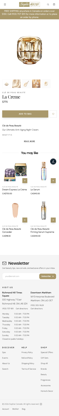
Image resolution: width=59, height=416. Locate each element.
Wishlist (15, 409)
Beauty (44, 374)
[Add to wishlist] (53, 114)
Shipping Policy (28, 363)
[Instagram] (41, 404)
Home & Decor (47, 391)
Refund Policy (27, 358)
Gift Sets (44, 358)
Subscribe (46, 276)
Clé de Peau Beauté (14, 93)
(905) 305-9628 (37, 305)
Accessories (46, 385)
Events (5, 358)
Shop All (44, 363)
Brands (44, 369)
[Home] (29, 4)
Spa (4, 352)
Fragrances (45, 380)
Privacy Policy (27, 352)
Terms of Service (29, 369)
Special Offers (47, 352)
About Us (6, 363)
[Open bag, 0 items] (54, 4)
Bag (23, 409)
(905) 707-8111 (8, 308)
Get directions (22, 308)
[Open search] (48, 4)
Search (5, 369)
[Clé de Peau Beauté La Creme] (6, 83)
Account (5, 409)
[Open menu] (5, 4)
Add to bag (25, 114)
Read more (29, 141)
